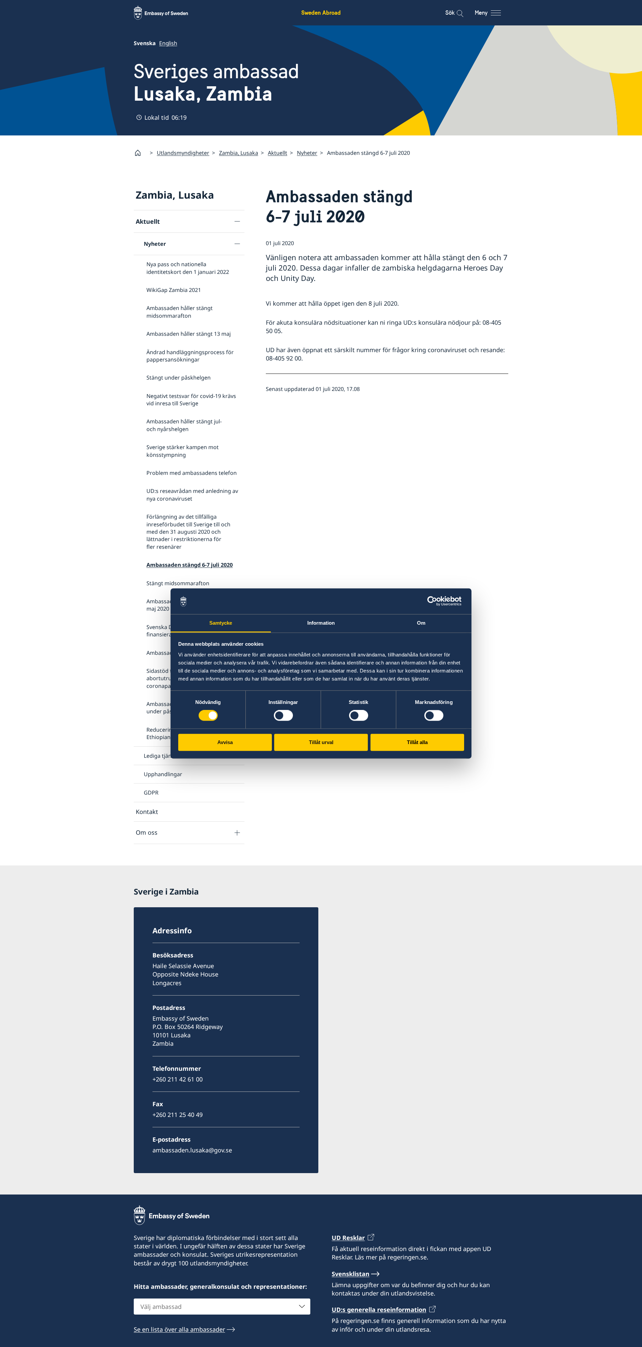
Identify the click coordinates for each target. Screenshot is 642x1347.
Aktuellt (277, 153)
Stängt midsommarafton (177, 583)
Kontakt (147, 812)
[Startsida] (140, 153)
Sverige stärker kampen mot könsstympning (182, 450)
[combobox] (222, 1307)
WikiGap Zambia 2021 (173, 290)
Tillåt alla (417, 742)
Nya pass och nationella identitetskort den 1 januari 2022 (187, 268)
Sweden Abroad (321, 12)
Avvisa (225, 742)
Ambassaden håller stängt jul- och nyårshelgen (184, 425)
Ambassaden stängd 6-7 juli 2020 (189, 564)
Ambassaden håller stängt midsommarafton (179, 311)
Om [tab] (421, 623)
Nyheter (307, 153)
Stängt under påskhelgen (178, 377)
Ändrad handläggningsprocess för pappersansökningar (190, 355)
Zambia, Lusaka (238, 153)
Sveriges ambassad (216, 83)
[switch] (283, 715)
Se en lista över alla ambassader (179, 1329)
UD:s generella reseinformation (379, 1310)
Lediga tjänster (163, 755)
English (168, 43)
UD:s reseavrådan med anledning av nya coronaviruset (192, 494)
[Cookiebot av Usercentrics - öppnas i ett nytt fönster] (435, 601)
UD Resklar (348, 1238)
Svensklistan (350, 1274)
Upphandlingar (163, 774)
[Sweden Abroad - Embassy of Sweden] (167, 12)
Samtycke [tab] (220, 623)
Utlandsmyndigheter (183, 153)
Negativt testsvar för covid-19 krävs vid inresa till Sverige (191, 399)
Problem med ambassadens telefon (191, 473)
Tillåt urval (321, 742)
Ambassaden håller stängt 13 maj (188, 333)
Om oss (146, 832)
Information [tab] (321, 623)
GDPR (151, 792)
